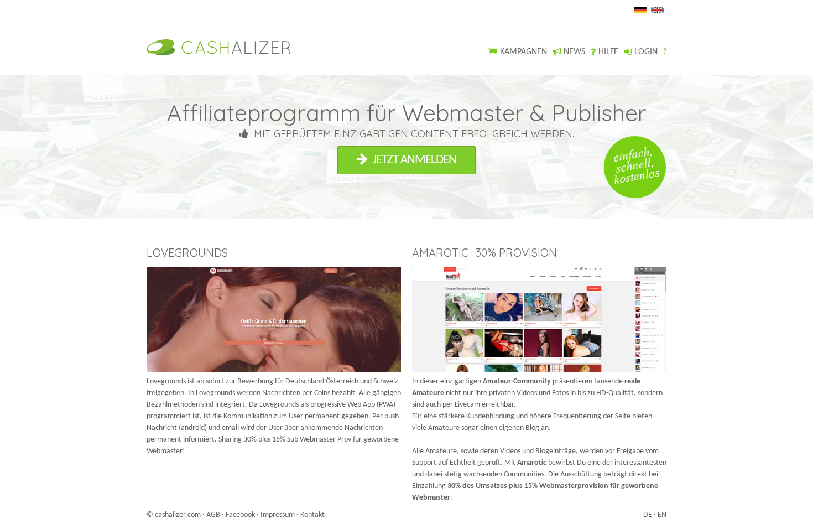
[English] (658, 11)
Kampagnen (523, 52)
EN (662, 515)
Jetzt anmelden (414, 160)
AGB (213, 515)
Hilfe (608, 52)
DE (647, 515)
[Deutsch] (641, 11)
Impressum (277, 515)
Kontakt (312, 515)
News (574, 52)
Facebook (240, 515)
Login (646, 52)
